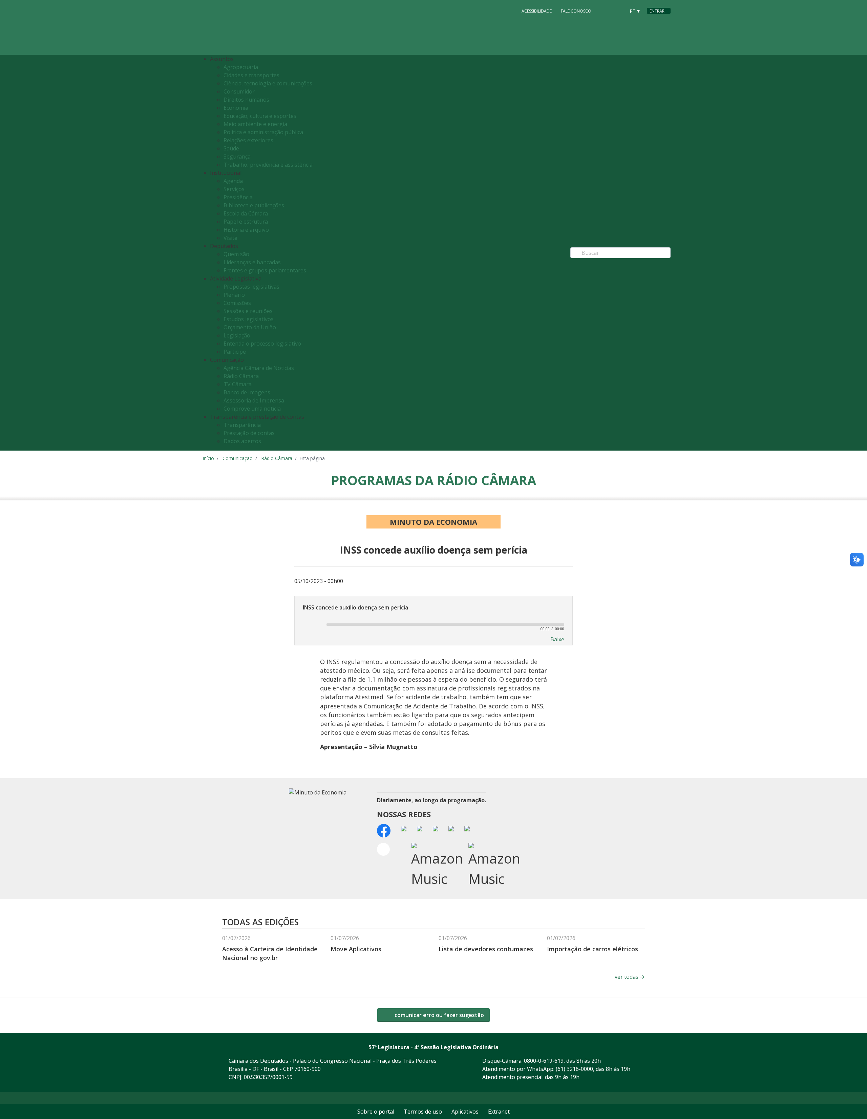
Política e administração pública (263, 132)
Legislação (237, 335)
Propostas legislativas (251, 286)
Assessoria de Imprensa (254, 400)
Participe (235, 351)
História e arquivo (246, 229)
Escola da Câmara (246, 213)
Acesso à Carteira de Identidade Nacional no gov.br (270, 953)
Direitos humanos (246, 99)
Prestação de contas (249, 433)
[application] (433, 624)
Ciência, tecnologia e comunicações (268, 83)
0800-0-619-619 (544, 1060)
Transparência (242, 425)
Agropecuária (241, 67)
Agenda (233, 181)
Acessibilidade (537, 11)
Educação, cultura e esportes (260, 116)
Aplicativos (465, 1111)
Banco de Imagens (247, 392)
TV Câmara (238, 384)
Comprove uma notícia (252, 408)
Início (208, 458)
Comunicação (238, 458)
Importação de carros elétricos (592, 949)
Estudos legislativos (249, 319)
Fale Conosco (576, 11)
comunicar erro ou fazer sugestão (438, 1015)
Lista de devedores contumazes (486, 949)
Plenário (234, 294)
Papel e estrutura (246, 221)
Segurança (237, 156)
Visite (230, 238)
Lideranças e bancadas (252, 262)
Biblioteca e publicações (254, 205)
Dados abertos (242, 441)
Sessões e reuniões (248, 311)
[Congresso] (605, 10)
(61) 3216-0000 (574, 1069)
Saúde (231, 148)
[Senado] (617, 10)
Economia (236, 107)
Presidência (238, 197)
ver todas (630, 976)
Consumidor (239, 91)
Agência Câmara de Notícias (259, 368)
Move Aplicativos (356, 949)
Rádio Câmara (241, 376)
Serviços (234, 189)
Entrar (657, 11)
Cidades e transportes (251, 75)
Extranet (499, 1111)
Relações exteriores (248, 140)
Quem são (236, 254)
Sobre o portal (375, 1111)
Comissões (237, 303)
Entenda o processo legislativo (262, 343)
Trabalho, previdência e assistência (268, 164)
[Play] (311, 624)
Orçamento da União (250, 327)
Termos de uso (423, 1111)
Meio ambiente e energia (255, 124)
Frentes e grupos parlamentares (265, 270)
